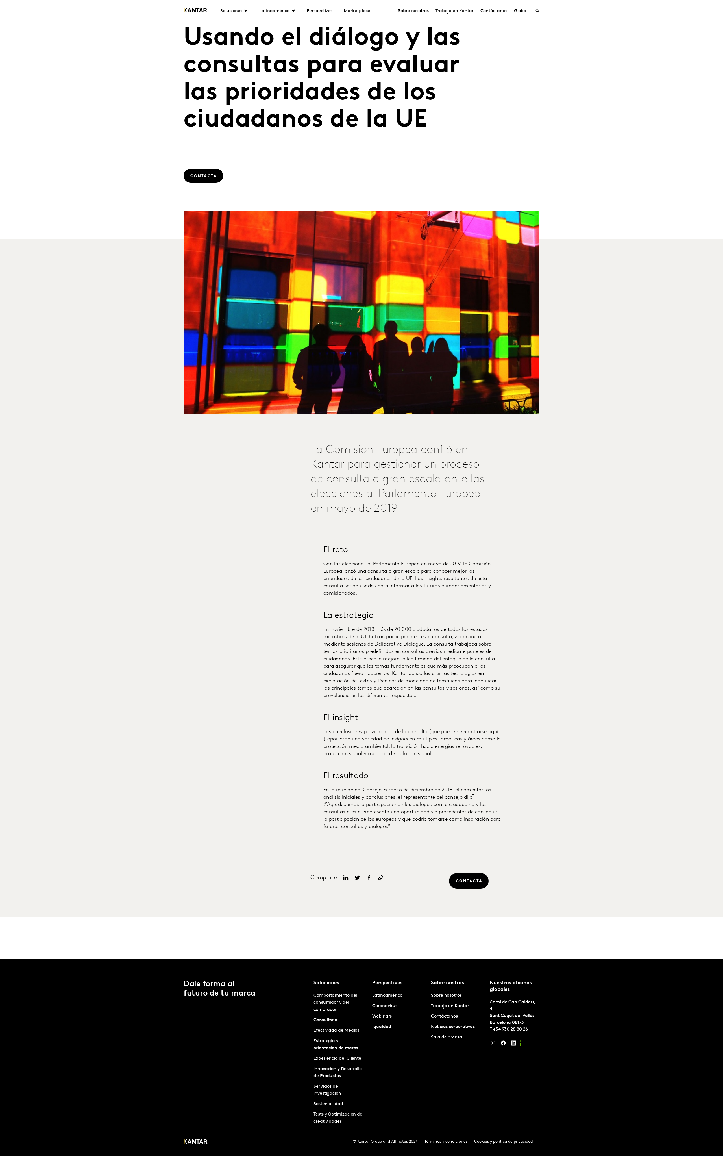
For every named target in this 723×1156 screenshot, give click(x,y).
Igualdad (381, 1027)
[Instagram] (493, 1044)
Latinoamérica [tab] (274, 11)
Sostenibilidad (328, 1104)
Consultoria (325, 1020)
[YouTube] (523, 1044)
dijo (468, 797)
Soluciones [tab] (231, 11)
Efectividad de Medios (336, 1030)
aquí (493, 732)
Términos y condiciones (445, 1142)
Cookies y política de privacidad (503, 1142)
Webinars (382, 1016)
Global (521, 11)
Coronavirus (384, 1006)
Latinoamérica (387, 995)
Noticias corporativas (453, 1027)
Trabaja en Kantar (454, 11)
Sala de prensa (446, 1037)
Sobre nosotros (413, 11)
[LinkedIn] (513, 1044)
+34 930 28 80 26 (510, 1029)
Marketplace (357, 11)
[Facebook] (503, 1044)
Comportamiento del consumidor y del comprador (335, 1002)
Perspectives (319, 11)
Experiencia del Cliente (337, 1058)
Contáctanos (493, 11)
